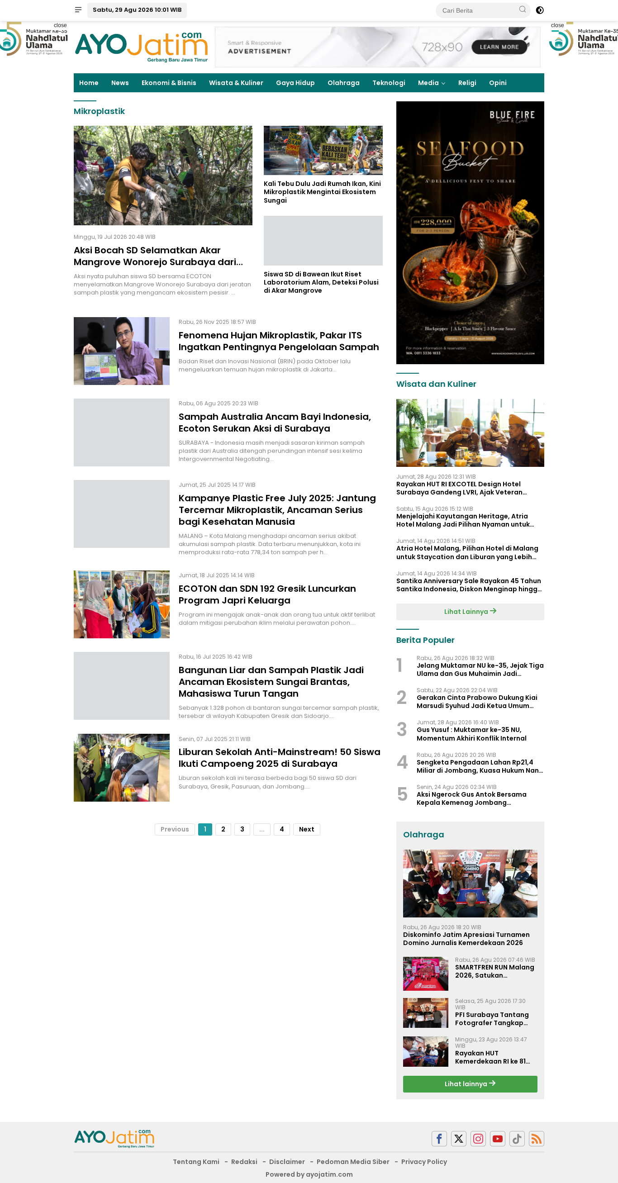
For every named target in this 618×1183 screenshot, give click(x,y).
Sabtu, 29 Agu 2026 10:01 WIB (137, 9)
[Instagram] (478, 1139)
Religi (467, 82)
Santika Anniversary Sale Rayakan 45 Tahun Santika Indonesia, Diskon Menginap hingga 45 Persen (469, 585)
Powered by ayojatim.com (309, 1174)
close (60, 25)
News (120, 82)
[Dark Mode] (539, 10)
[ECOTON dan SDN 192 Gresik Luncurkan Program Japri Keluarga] (122, 604)
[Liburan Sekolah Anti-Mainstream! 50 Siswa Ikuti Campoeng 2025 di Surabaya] (122, 768)
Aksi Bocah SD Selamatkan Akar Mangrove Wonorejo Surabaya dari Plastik (155, 262)
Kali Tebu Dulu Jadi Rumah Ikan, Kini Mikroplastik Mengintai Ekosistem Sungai (322, 192)
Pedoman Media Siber (353, 1161)
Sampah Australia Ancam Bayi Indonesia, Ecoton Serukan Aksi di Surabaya (275, 422)
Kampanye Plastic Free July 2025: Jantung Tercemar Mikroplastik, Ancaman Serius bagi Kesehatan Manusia (277, 510)
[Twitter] (458, 1139)
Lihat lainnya (467, 1083)
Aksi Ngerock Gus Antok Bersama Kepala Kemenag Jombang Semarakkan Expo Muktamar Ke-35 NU (480, 798)
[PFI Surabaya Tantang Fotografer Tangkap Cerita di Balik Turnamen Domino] (425, 1013)
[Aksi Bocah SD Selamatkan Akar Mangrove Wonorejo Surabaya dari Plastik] (163, 175)
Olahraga (344, 82)
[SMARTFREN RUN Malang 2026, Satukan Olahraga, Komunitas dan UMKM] (425, 974)
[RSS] (536, 1139)
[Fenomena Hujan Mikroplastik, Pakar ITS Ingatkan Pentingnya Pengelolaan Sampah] (122, 351)
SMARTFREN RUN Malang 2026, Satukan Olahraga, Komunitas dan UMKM (494, 971)
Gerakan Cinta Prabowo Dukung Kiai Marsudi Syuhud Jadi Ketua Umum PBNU (477, 702)
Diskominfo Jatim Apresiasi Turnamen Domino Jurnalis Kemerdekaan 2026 (466, 939)
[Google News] (517, 1139)
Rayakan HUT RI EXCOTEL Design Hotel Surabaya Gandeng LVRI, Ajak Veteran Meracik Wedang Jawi (459, 488)
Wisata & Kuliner (236, 82)
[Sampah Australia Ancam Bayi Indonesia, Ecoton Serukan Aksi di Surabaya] (122, 432)
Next (306, 829)
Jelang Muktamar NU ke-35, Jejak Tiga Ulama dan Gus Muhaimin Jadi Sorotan (480, 669)
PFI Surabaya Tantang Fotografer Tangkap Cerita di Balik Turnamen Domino (496, 1019)
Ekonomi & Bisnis (169, 82)
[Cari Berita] (522, 10)
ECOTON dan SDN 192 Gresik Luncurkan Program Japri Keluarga (267, 594)
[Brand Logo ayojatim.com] (141, 46)
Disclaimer (287, 1161)
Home (89, 82)
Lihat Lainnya (467, 611)
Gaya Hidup (295, 82)
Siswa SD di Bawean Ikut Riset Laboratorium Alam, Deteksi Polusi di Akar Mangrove (321, 282)
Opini (498, 82)
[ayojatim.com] (114, 1138)
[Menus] (78, 10)
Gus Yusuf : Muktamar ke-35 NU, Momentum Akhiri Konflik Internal (472, 734)
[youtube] (497, 1139)
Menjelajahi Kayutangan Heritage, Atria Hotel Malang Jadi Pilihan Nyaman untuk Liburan (463, 520)
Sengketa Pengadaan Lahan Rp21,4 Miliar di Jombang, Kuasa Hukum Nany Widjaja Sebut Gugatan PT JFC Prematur (479, 766)
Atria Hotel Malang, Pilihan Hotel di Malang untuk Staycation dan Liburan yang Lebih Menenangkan (467, 552)
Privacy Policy (424, 1161)
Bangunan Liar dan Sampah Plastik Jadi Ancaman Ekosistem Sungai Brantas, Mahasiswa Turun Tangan (271, 682)
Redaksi (244, 1161)
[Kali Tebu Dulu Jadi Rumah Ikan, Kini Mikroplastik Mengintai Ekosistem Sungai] (323, 151)
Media (428, 82)
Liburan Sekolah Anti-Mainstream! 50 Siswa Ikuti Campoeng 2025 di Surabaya (279, 758)
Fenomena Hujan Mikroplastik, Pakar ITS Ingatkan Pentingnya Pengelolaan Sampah (279, 341)
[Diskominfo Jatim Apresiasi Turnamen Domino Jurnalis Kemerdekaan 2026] (470, 883)
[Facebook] (439, 1139)
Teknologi (388, 82)
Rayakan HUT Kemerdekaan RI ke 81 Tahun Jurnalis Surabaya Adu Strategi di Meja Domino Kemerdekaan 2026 (493, 1057)
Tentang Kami (196, 1161)
